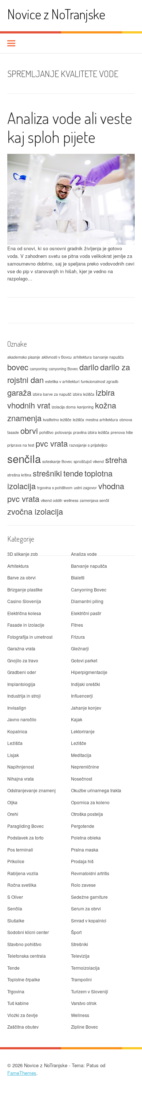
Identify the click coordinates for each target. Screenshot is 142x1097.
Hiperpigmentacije (89, 672)
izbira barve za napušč (52, 394)
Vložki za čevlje (22, 1015)
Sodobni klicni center (28, 932)
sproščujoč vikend (89, 461)
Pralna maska (84, 849)
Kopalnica (17, 731)
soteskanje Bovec (57, 461)
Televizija (80, 956)
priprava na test (20, 445)
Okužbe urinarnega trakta (96, 790)
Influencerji (82, 696)
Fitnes (77, 625)
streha (116, 459)
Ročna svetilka (21, 885)
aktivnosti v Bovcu (57, 357)
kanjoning (85, 407)
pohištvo (46, 432)
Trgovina (15, 991)
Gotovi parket (84, 660)
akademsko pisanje (23, 357)
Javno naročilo (21, 719)
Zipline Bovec (84, 1027)
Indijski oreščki (85, 684)
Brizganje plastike (25, 589)
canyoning (38, 368)
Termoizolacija (85, 968)
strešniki (47, 473)
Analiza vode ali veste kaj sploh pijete (69, 127)
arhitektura (82, 357)
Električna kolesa (24, 613)
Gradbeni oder (21, 672)
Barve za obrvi (21, 577)
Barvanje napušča (89, 566)
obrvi (29, 430)
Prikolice (15, 861)
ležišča (78, 419)
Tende (13, 968)
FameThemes (21, 1072)
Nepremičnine (85, 766)
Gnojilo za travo (22, 660)
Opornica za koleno (90, 802)
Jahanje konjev (86, 708)
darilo (89, 366)
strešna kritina (19, 475)
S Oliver (15, 897)
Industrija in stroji (24, 696)
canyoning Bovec (63, 368)
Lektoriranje (83, 731)
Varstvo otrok (83, 1003)
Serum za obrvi (86, 908)
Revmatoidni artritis (90, 873)
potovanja (63, 432)
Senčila (14, 908)
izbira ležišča (83, 394)
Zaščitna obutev (23, 1027)
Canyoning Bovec (88, 589)
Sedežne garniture (89, 897)
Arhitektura (18, 566)
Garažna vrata (21, 648)
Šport (76, 932)
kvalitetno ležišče (57, 419)
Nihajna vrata (20, 778)
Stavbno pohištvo (24, 944)
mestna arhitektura (102, 419)
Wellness (80, 1015)
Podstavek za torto (25, 837)
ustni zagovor (85, 487)
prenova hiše (122, 432)
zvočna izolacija (35, 511)
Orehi (12, 814)
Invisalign (16, 708)
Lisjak (13, 755)
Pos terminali (20, 849)
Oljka (12, 802)
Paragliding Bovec (25, 826)
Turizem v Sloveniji (89, 991)
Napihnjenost (20, 766)
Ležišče (78, 743)
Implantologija (21, 684)
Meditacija (81, 755)
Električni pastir (86, 613)
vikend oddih (51, 500)
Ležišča (15, 743)
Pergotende (82, 826)
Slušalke (15, 920)
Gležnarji (80, 648)
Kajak (76, 719)
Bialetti (77, 577)
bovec (17, 366)
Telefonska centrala (26, 956)
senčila (24, 458)
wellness (71, 500)
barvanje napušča (108, 357)
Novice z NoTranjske (56, 14)
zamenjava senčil (94, 500)
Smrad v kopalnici (88, 920)
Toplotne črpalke (23, 979)
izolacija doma (64, 407)
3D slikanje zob (22, 554)
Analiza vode (84, 554)
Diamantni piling (87, 601)
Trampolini (81, 979)
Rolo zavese (83, 885)
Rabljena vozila (22, 873)
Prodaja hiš (82, 861)
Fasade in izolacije (25, 625)
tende (73, 473)
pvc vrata (52, 443)
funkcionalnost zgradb (99, 381)
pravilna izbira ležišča (91, 432)
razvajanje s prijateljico (88, 445)
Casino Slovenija (24, 601)
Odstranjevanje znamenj (31, 790)
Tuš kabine (18, 1003)
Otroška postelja (87, 814)
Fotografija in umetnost (29, 637)
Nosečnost (81, 778)
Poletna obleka (86, 837)
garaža (19, 392)
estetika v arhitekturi (62, 381)
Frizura (78, 637)
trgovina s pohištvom (54, 487)
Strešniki (79, 944)
